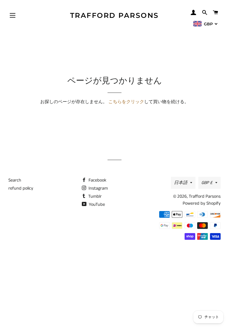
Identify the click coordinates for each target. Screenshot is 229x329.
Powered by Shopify (202, 203)
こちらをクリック (126, 102)
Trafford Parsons (114, 15)
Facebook (96, 180)
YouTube (96, 204)
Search (14, 180)
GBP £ (207, 183)
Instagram (97, 188)
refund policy (20, 188)
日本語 (180, 183)
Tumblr (94, 196)
